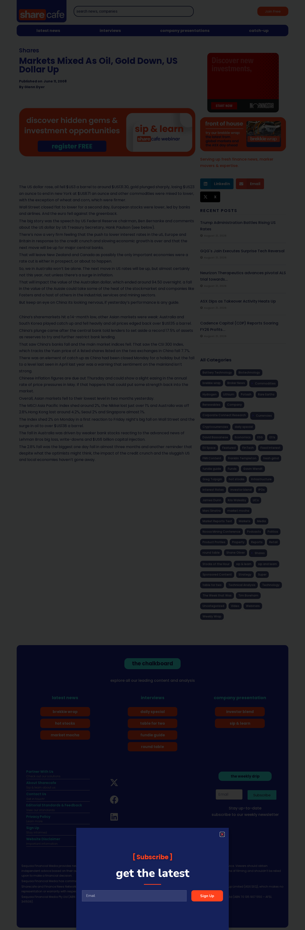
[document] (152, 465)
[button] (222, 834)
